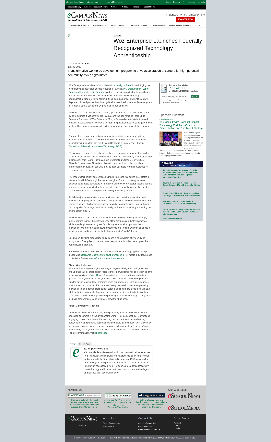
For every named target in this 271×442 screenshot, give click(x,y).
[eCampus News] (87, 16)
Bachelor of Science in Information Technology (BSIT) (95, 146)
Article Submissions (145, 426)
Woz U (102, 85)
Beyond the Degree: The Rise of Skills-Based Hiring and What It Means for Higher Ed (181, 185)
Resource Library (74, 7)
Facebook (177, 423)
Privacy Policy (108, 426)
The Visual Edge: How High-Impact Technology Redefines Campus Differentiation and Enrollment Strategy (181, 125)
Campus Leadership (78, 25)
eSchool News (92, 2)
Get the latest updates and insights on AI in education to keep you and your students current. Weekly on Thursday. (151, 403)
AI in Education (159, 25)
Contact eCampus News (147, 423)
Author (73, 344)
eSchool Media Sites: (75, 2)
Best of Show (149, 7)
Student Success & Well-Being (181, 25)
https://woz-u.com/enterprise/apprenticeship (102, 255)
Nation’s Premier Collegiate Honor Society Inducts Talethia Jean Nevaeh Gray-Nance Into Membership (181, 211)
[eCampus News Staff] (76, 358)
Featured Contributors (114, 2)
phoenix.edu (101, 333)
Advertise (82, 425)
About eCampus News (111, 423)
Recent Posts (84, 344)
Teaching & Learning (138, 25)
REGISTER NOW (185, 19)
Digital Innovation (117, 25)
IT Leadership (98, 25)
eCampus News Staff (96, 348)
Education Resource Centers (96, 7)
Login (168, 2)
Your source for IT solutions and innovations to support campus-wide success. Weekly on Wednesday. (118, 403)
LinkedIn (177, 428)
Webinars (125, 7)
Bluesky (176, 2)
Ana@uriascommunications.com (107, 258)
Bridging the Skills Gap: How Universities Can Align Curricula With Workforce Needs (181, 194)
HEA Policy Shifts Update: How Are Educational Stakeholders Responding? (180, 202)
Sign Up (195, 97)
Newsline (114, 7)
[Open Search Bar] (200, 25)
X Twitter (177, 426)
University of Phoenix (123, 85)
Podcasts (136, 7)
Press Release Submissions (149, 429)
